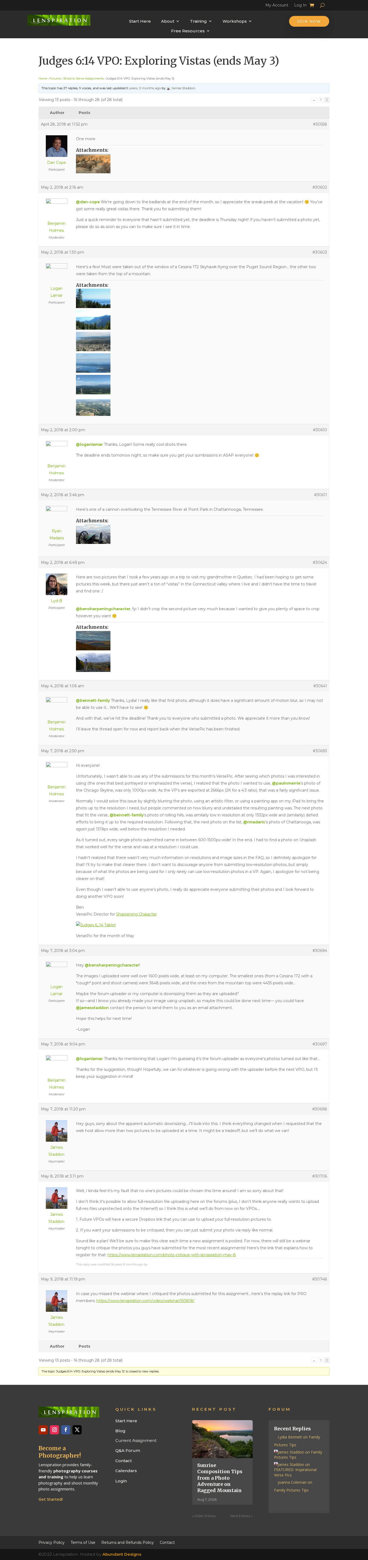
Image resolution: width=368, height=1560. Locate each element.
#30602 (320, 187)
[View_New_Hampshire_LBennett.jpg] (200, 640)
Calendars (126, 1470)
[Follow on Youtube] (43, 1429)
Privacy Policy (52, 1542)
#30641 (320, 686)
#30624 (320, 562)
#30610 (320, 429)
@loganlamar (89, 444)
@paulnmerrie (286, 783)
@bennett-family (93, 700)
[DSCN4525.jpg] (200, 298)
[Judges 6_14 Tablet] (96, 925)
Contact (123, 1460)
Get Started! (51, 1499)
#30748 (319, 1279)
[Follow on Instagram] (54, 1429)
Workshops (235, 21)
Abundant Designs (121, 1554)
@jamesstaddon (92, 1007)
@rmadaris (254, 822)
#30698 (319, 1109)
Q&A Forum (127, 1450)
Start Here (140, 21)
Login (121, 1480)
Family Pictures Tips (291, 1490)
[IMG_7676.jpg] (200, 384)
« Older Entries (204, 1515)
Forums (55, 78)
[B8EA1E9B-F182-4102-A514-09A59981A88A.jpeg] (200, 163)
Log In (300, 6)
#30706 (319, 1176)
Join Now (309, 21)
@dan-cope (88, 201)
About (167, 21)
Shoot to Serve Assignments (83, 78)
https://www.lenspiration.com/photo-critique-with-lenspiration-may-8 (171, 1254)
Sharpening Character (136, 914)
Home (43, 78)
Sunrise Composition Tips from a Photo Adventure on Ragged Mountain (219, 1478)
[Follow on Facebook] (65, 1429)
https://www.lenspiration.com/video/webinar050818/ (145, 1300)
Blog (120, 1430)
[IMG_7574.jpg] (200, 363)
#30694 (320, 950)
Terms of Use (83, 1542)
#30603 (320, 252)
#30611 (320, 494)
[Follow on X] (77, 1429)
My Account (276, 6)
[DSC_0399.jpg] (200, 534)
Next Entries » (242, 1515)
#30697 (320, 1044)
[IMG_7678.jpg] (200, 406)
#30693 (320, 750)
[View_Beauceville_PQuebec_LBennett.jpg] (200, 662)
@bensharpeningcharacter (103, 608)
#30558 (320, 124)
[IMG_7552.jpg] (200, 341)
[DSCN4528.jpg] (200, 320)
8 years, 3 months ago (143, 88)
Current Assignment (136, 1440)
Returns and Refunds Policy (127, 1542)
